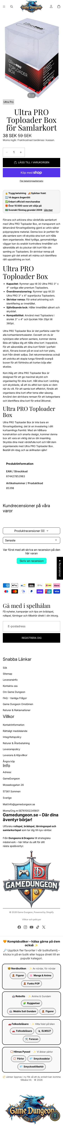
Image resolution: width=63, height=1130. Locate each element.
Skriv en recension (32, 561)
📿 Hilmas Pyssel (20, 1051)
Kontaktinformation (13, 724)
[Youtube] (31, 927)
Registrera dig (31, 637)
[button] (55, 1116)
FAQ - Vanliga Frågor (15, 698)
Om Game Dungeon (14, 691)
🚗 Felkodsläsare (18, 1023)
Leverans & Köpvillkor (15, 755)
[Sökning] (11, 6)
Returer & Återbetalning (16, 743)
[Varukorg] (59, 6)
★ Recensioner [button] (59, 568)
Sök (5, 667)
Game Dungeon (25, 912)
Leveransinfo (10, 679)
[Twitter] (44, 927)
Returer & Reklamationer (16, 710)
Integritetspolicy (12, 736)
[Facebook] (19, 927)
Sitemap (7, 673)
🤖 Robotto (18, 996)
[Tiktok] (38, 927)
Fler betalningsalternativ (31, 181)
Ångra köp (9, 761)
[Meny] (4, 6)
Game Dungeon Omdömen (18, 704)
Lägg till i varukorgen (33, 162)
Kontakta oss (10, 685)
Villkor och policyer (31, 919)
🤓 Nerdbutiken (17, 968)
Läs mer (48, 210)
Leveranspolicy (11, 749)
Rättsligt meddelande (15, 730)
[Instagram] (25, 927)
